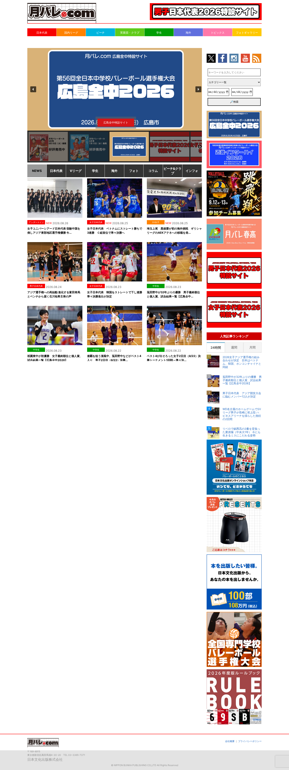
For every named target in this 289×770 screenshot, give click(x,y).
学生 (159, 32)
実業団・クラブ (129, 32)
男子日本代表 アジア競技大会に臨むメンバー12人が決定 (242, 395)
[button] (115, 89)
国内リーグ (71, 32)
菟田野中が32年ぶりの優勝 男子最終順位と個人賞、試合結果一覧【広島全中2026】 (242, 380)
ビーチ (100, 32)
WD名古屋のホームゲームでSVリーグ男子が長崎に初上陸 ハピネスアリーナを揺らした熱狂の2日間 (242, 414)
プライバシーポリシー (250, 741)
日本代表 (41, 32)
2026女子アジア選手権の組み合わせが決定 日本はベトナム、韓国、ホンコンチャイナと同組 (242, 362)
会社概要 (230, 741)
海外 (188, 32)
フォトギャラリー (247, 32)
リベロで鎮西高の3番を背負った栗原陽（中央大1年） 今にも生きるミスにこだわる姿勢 (241, 432)
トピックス (218, 32)
